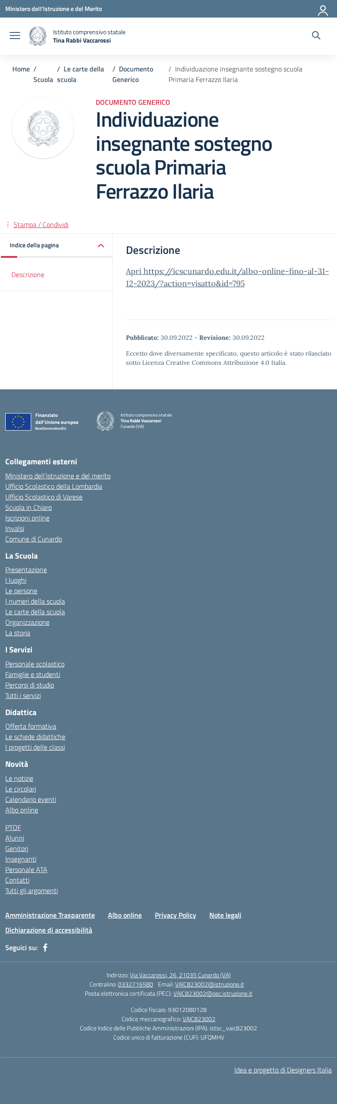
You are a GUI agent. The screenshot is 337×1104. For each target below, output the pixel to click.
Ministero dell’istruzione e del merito (58, 475)
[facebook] (45, 947)
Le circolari (20, 788)
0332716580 (135, 984)
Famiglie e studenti (32, 674)
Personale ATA (26, 869)
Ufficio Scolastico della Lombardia (53, 486)
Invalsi (14, 528)
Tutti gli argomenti (31, 890)
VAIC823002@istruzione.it (209, 984)
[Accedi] (323, 8)
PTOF (13, 827)
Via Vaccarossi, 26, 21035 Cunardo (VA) (180, 974)
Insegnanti (20, 859)
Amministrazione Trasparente (50, 915)
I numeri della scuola (35, 601)
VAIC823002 (199, 1018)
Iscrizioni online (27, 518)
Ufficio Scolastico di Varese (43, 496)
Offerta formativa (30, 726)
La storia (17, 632)
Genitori (16, 848)
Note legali (225, 915)
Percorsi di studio (29, 685)
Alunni (14, 838)
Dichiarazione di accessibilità (48, 930)
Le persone (21, 590)
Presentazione (26, 569)
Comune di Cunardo (33, 539)
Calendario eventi (30, 799)
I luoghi (15, 580)
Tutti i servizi (23, 695)
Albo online (21, 810)
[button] (57, 246)
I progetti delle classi (35, 747)
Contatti (17, 880)
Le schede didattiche (35, 736)
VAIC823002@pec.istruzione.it (212, 993)
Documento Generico (133, 102)
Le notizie (19, 778)
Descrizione (27, 274)
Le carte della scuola (35, 611)
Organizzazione (27, 622)
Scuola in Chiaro (28, 507)
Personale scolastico (35, 664)
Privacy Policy (175, 915)
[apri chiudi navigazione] (15, 36)
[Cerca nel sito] (316, 36)
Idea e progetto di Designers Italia (283, 1070)
